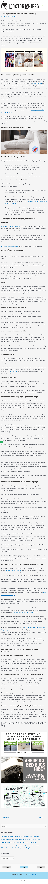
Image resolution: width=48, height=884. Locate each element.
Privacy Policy (24, 880)
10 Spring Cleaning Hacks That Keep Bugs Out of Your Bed (18, 842)
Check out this (13, 371)
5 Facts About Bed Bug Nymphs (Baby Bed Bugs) (15, 848)
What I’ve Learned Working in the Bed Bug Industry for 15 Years (20, 845)
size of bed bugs (37, 83)
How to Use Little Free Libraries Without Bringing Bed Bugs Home (20, 839)
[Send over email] (1, 442)
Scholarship (33, 874)
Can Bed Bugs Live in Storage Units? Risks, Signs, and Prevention (20, 836)
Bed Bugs (4, 16)
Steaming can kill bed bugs (13, 571)
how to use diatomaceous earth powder (26, 612)
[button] (46, 5)
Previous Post (6, 817)
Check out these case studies (9, 246)
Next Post (43, 817)
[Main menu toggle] (42, 5)
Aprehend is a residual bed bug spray (12, 226)
